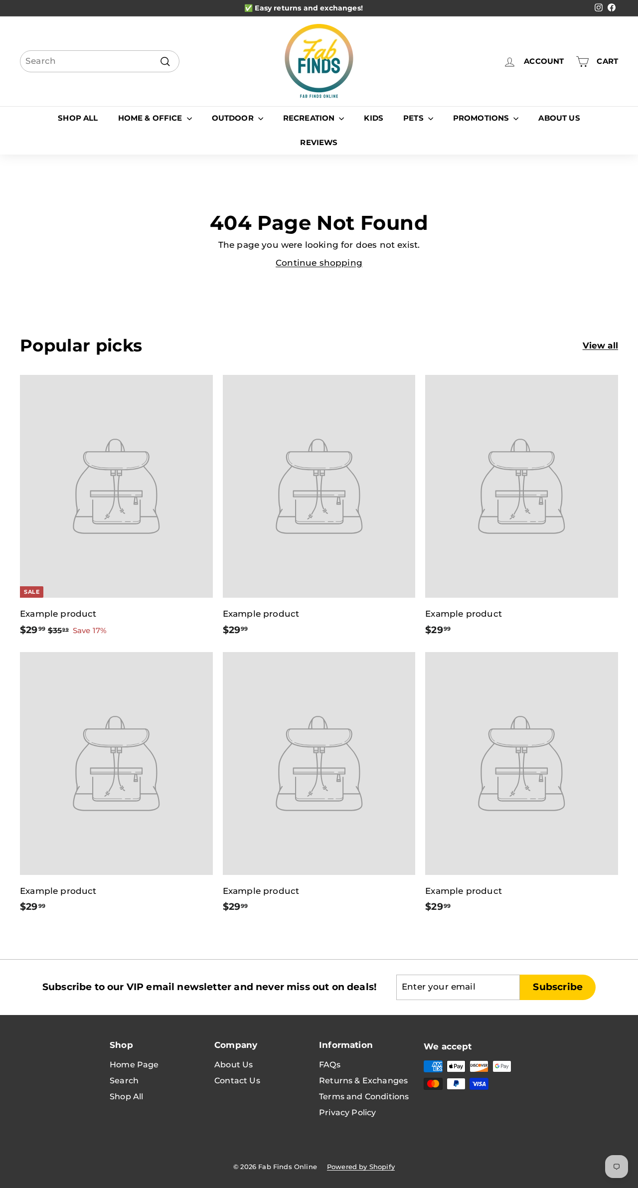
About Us (559, 118)
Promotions (482, 118)
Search (124, 1080)
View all (600, 345)
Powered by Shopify (361, 1167)
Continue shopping (319, 263)
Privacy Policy (347, 1112)
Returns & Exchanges (363, 1080)
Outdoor (234, 118)
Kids (373, 118)
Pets (414, 118)
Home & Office (151, 118)
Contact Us (237, 1080)
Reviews (318, 142)
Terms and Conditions (364, 1096)
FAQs (329, 1064)
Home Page (134, 1064)
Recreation (310, 118)
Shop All (78, 118)
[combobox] (99, 61)
